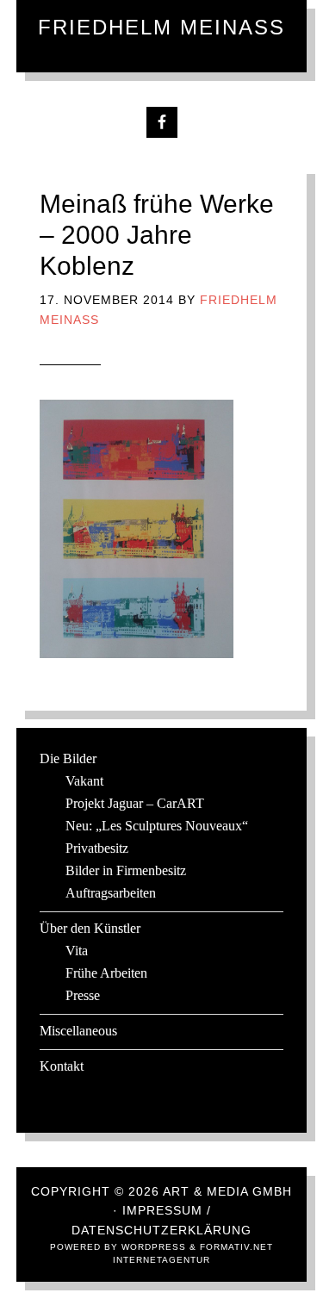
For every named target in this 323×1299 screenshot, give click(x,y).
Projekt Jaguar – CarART (134, 803)
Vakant (84, 781)
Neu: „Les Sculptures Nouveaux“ (156, 825)
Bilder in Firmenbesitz (125, 870)
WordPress (153, 1247)
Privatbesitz (96, 848)
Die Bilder (68, 758)
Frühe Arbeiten (106, 973)
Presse (82, 995)
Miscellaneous (78, 1030)
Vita (76, 950)
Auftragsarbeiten (110, 893)
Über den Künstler (90, 928)
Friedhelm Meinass (161, 27)
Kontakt (62, 1066)
